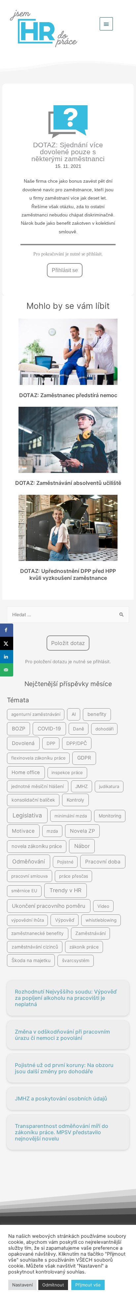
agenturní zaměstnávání (35, 714)
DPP (51, 743)
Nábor (82, 846)
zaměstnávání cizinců (35, 947)
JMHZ (81, 786)
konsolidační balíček (33, 800)
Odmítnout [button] (53, 1284)
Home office (26, 772)
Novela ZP (82, 831)
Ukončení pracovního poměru (48, 906)
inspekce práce (67, 772)
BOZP (18, 728)
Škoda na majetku (31, 960)
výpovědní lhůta (27, 920)
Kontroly (75, 800)
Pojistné (65, 861)
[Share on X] (6, 643)
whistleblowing (101, 920)
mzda (52, 831)
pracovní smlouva (29, 876)
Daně (78, 728)
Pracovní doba (102, 862)
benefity (96, 714)
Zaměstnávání (90, 933)
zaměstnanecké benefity (37, 933)
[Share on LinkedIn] (6, 656)
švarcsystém (75, 960)
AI (74, 714)
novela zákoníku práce (37, 846)
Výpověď (64, 920)
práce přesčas (73, 876)
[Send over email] (6, 669)
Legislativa (27, 815)
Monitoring (110, 815)
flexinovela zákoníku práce (38, 758)
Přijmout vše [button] (88, 1284)
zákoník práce (84, 947)
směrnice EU (24, 890)
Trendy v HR (66, 890)
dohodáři (104, 728)
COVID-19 (49, 728)
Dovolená (23, 743)
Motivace (23, 831)
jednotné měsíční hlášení (37, 786)
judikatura (109, 786)
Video (103, 906)
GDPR (84, 758)
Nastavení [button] (22, 1284)
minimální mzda (70, 815)
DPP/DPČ (76, 743)
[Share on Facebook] (6, 630)
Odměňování (28, 861)
